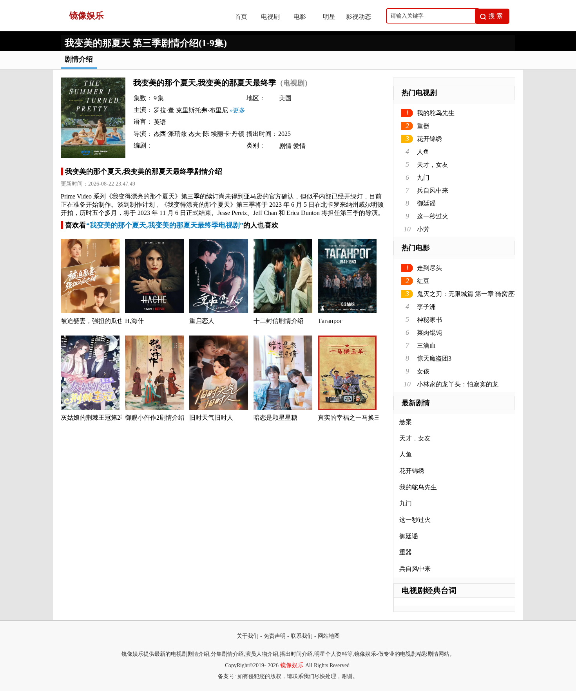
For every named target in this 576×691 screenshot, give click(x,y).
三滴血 (426, 345)
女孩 (423, 371)
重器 (423, 126)
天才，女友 (432, 164)
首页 (241, 16)
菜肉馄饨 (429, 332)
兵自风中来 (432, 190)
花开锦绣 (429, 138)
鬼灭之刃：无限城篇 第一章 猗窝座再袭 (472, 293)
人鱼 (423, 151)
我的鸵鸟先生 (436, 113)
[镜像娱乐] (139, 29)
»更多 (237, 110)
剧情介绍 (79, 59)
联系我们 (302, 636)
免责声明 (275, 636)
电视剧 (270, 16)
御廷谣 (426, 203)
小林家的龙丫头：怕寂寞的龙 (457, 384)
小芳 (423, 229)
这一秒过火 (432, 216)
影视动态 (358, 16)
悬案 (405, 422)
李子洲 (426, 306)
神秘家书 (429, 319)
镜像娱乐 (292, 665)
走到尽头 (429, 268)
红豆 (423, 281)
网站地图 (329, 636)
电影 (299, 16)
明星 (329, 16)
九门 (423, 177)
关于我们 (248, 636)
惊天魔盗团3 (434, 358)
